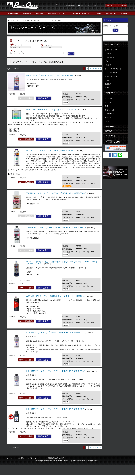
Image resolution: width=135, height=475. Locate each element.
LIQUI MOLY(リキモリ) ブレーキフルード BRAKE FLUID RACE (55, 409)
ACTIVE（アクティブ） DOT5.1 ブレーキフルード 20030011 (55, 296)
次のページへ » (95, 68)
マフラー (108, 53)
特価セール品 (110, 126)
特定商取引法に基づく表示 (56, 458)
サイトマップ (11, 458)
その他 (107, 121)
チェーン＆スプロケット (113, 69)
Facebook (111, 155)
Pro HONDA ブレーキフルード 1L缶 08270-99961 (49, 75)
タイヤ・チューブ (111, 50)
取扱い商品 (27, 13)
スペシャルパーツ (111, 72)
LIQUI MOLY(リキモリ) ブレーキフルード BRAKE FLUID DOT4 (55, 332)
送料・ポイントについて (57, 13)
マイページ (98, 5)
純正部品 (39, 13)
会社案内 (124, 13)
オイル (36, 20)
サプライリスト (111, 93)
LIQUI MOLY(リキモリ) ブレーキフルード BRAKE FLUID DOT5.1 (55, 371)
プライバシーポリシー (36, 458)
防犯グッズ (108, 117)
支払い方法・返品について (82, 13)
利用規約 (22, 458)
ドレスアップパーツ (111, 80)
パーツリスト (110, 136)
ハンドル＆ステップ (111, 76)
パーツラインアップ (26, 20)
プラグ (107, 61)
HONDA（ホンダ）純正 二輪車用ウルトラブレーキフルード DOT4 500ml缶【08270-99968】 (61, 263)
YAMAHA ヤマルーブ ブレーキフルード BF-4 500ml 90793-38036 (56, 227)
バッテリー (108, 65)
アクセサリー (109, 113)
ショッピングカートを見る (118, 5)
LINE (120, 155)
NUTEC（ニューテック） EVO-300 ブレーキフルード (50, 150)
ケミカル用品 (109, 110)
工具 (106, 106)
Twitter (115, 155)
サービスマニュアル (112, 141)
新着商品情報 (13, 13)
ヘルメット (108, 98)
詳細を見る (43, 98)
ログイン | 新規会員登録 (67, 5)
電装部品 (108, 84)
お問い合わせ (111, 13)
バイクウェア (109, 102)
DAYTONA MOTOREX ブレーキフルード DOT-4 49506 (51, 110)
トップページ (14, 20)
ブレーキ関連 (109, 57)
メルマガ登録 (84, 5)
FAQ (99, 13)
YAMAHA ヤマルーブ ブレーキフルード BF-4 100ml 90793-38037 (56, 193)
